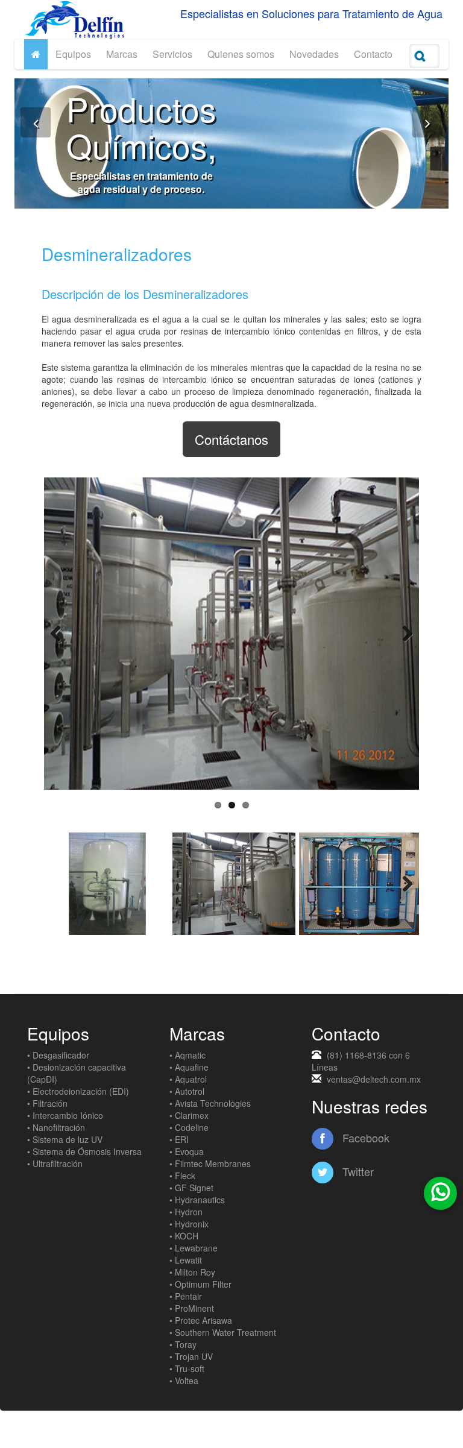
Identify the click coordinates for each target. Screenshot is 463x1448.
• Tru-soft (186, 1368)
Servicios (172, 54)
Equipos (73, 54)
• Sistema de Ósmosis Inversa (84, 1151)
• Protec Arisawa (200, 1320)
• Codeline (189, 1127)
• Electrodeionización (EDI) (78, 1091)
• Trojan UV (191, 1356)
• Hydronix (189, 1224)
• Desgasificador (58, 1055)
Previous (62, 634)
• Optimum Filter (200, 1284)
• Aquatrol (188, 1079)
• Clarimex (189, 1115)
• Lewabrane (193, 1248)
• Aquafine (189, 1067)
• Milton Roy (192, 1272)
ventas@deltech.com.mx (374, 1079)
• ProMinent (191, 1308)
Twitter (356, 1171)
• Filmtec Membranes (210, 1163)
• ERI (179, 1139)
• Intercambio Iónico (65, 1115)
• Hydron (186, 1212)
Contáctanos (231, 439)
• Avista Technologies (210, 1103)
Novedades (314, 54)
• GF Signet (191, 1188)
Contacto (373, 54)
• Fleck (182, 1175)
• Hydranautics (197, 1200)
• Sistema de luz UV (64, 1139)
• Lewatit (185, 1260)
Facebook (364, 1137)
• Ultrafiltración (55, 1163)
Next (401, 634)
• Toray (183, 1344)
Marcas (121, 54)
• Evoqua (186, 1151)
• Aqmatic (187, 1055)
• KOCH (183, 1236)
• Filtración (47, 1103)
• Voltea (183, 1380)
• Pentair (185, 1296)
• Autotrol (186, 1091)
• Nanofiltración (56, 1127)
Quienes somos (240, 54)
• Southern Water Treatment (222, 1332)
